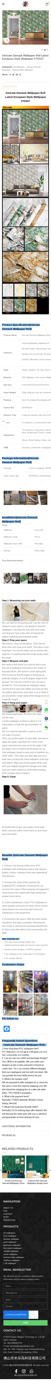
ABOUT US (8, 1208)
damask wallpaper (11, 1239)
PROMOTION (9, 1220)
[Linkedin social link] (20, 74)
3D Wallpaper (19, 67)
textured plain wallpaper (13, 1257)
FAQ (5, 1211)
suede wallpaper (10, 1254)
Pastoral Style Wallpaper (22, 70)
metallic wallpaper (11, 1251)
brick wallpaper (9, 1236)
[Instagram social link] (25, 1371)
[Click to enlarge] (7, 40)
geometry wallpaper (11, 1245)
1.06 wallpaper (9, 1263)
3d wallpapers (9, 1233)
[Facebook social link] (10, 74)
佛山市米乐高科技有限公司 (20, 1365)
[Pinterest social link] (17, 74)
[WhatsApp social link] (33, 1371)
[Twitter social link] (13, 74)
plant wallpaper (9, 1242)
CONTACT (8, 1214)
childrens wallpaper (11, 1260)
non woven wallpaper (12, 1248)
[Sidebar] (3, 421)
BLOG (6, 1217)
